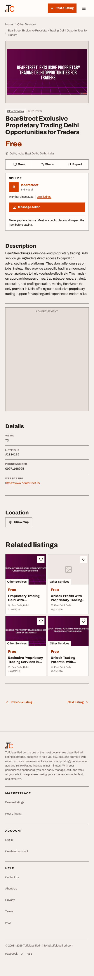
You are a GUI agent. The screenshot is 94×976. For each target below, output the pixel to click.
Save (21, 164)
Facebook (11, 953)
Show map (21, 522)
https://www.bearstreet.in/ (22, 483)
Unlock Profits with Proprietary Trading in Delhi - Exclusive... (68, 600)
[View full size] (47, 72)
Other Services (15, 111)
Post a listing (13, 813)
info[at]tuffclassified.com (57, 945)
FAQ (8, 922)
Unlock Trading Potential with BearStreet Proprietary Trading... (68, 664)
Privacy (10, 900)
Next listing (76, 702)
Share (49, 164)
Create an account (16, 851)
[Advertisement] (47, 361)
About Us (11, 888)
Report (77, 164)
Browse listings (14, 802)
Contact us (12, 877)
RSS (30, 953)
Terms (9, 911)
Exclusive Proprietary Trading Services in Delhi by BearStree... (25, 662)
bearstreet (29, 185)
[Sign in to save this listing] (41, 559)
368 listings (44, 196)
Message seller (29, 207)
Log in (9, 839)
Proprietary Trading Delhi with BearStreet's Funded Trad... (25, 602)
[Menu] (84, 8)
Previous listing (21, 702)
